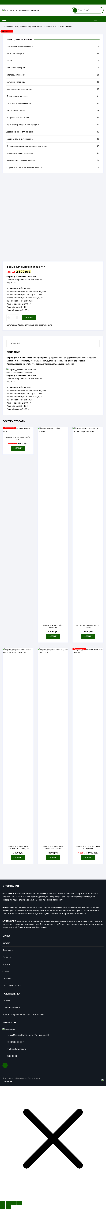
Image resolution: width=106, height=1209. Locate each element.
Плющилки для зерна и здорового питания (26, 146)
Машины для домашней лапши (20, 160)
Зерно (9, 60)
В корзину (29, 317)
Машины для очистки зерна (19, 139)
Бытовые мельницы (15, 82)
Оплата (5, 971)
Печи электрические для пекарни (22, 124)
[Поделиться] (8, 1203)
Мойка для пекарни (15, 67)
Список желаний (12, 1007)
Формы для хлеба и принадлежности (27, 26)
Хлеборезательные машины (19, 46)
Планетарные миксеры (17, 96)
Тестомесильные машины (18, 103)
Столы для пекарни (15, 75)
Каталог (6, 943)
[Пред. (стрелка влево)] (2, 1207)
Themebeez (7, 1081)
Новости (6, 964)
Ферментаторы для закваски (19, 153)
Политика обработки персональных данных (23, 1014)
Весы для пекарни (15, 53)
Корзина (6, 1000)
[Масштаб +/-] (19, 1203)
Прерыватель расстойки (17, 117)
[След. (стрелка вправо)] (8, 1207)
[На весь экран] (14, 1203)
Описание (15, 343)
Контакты (6, 978)
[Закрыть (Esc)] (2, 1203)
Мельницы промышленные (19, 89)
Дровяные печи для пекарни (19, 132)
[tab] (53, 343)
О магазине (7, 950)
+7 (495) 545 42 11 (12, 985)
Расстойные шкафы (15, 110)
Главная (6, 26)
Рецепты (6, 957)
